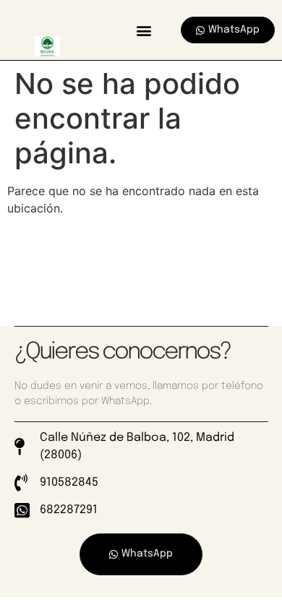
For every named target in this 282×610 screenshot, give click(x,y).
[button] (143, 30)
